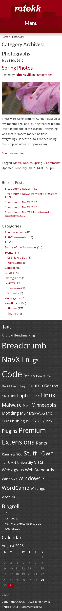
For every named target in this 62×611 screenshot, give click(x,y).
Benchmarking (24, 335)
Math (26, 405)
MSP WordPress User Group (23, 523)
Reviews (10, 283)
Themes (12, 313)
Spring (38, 163)
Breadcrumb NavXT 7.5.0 (21, 207)
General (10, 268)
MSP (24, 413)
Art (7, 242)
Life (36, 396)
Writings (37, 488)
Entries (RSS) (10, 607)
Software (13, 293)
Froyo (23, 386)
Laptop (24, 395)
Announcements (15, 232)
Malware (12, 404)
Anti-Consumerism (17, 237)
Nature (27, 163)
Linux (48, 395)
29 (42, 580)
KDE (13, 396)
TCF (4, 463)
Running (8, 454)
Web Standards (39, 470)
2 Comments (52, 163)
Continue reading (13, 153)
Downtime (43, 376)
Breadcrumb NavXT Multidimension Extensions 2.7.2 (28, 214)
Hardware (14, 288)
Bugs (32, 360)
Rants (41, 443)
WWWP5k (8, 497)
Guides (9, 273)
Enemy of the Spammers (21, 247)
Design (29, 375)
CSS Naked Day (17, 257)
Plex (49, 421)
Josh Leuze (11, 518)
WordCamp (14, 263)
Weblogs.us (12, 298)
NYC (49, 413)
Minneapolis (43, 405)
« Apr (5, 595)
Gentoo (51, 386)
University (25, 462)
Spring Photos (17, 68)
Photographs (43, 75)
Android (7, 335)
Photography (35, 421)
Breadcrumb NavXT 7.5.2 (21, 188)
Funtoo (35, 386)
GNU (5, 396)
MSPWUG (37, 413)
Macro (17, 163)
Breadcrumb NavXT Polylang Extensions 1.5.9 (31, 195)
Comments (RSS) (31, 607)
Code (12, 374)
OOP (5, 421)
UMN (12, 462)
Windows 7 (31, 478)
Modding (10, 413)
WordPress (12, 303)
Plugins (12, 308)
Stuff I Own (39, 453)
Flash (14, 386)
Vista (38, 462)
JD (6, 513)
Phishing (17, 420)
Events (9, 252)
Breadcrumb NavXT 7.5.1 (21, 202)
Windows (9, 478)
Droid (6, 386)
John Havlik (23, 75)
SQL (19, 454)
